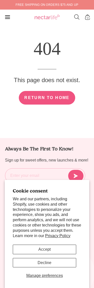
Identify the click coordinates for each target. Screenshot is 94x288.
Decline (44, 263)
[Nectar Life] (47, 17)
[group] (47, 5)
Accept (44, 249)
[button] (77, 17)
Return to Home (47, 97)
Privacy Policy (57, 236)
